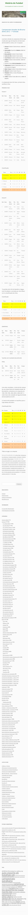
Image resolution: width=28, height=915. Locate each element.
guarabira (12, 888)
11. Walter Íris (6, 542)
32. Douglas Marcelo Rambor (9, 582)
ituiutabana (21, 888)
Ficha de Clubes (5, 704)
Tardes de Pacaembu (7, 815)
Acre (4, 621)
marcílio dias (7, 892)
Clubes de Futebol (6, 689)
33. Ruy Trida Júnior (7, 584)
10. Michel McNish (7, 540)
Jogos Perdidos (5, 801)
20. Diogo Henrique (7, 559)
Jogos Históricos (5, 736)
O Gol (3, 809)
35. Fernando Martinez (8, 587)
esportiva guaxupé (6, 887)
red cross (14, 895)
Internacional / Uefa (6, 730)
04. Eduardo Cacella (7, 529)
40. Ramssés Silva (7, 597)
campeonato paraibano (8, 879)
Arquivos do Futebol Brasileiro (9, 771)
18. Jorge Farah (6, 555)
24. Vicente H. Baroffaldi (8, 567)
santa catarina (7, 896)
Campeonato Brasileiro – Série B (9, 679)
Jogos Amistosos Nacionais (8, 734)
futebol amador (5, 888)
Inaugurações (6, 702)
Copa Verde (4, 692)
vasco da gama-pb (13, 905)
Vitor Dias (13, 474)
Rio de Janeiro (6, 655)
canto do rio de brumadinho (11, 462)
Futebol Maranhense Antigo (8, 792)
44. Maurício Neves (7, 604)
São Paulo (5, 668)
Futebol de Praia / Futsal (7, 711)
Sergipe (4, 670)
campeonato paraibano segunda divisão (11, 882)
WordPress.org (5, 499)
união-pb (5, 905)
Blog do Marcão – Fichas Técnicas (9, 773)
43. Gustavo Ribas (7, 602)
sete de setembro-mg (18, 898)
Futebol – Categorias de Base (8, 707)
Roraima (5, 664)
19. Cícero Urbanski (7, 557)
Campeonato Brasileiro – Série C (9, 681)
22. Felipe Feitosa (7, 563)
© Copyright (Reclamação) (8, 508)
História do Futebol (14, 3)
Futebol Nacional (6, 794)
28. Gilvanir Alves (6, 574)
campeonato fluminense (20, 875)
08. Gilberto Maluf (7, 537)
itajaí (17, 888)
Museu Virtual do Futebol (8, 807)
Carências (4, 687)
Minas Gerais (10, 459)
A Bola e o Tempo (6, 766)
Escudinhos (4, 779)
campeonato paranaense (7, 884)
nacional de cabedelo (19, 892)
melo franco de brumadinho (16, 466)
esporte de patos (22, 885)
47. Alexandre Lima (7, 610)
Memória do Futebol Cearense (9, 803)
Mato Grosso (6, 640)
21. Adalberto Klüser (7, 561)
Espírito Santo (6, 634)
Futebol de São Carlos (7, 790)
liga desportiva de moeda (13, 890)
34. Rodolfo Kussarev (7, 585)
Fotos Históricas (5, 706)
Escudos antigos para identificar (18, 846)
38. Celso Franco (6, 593)
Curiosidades (5, 696)
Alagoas (4, 623)
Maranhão (5, 638)
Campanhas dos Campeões (8, 674)
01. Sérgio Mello (6, 523)
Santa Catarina (6, 666)
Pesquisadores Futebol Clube (8, 811)
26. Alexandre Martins (8, 570)
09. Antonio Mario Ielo (8, 538)
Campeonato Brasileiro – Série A (9, 677)
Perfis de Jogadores (6, 749)
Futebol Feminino (6, 713)
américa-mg (6, 871)
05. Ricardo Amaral (7, 531)
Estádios (4, 700)
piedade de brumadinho (16, 468)
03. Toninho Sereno (7, 527)
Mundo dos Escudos (6, 805)
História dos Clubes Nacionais (9, 723)
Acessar (3, 493)
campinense (19, 884)
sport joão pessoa (6, 900)
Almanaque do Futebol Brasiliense (10, 769)
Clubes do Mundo (6, 777)
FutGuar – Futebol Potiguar (8, 796)
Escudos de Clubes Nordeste (8, 781)
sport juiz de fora (17, 900)
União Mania (5, 818)
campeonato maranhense (19, 877)
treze (18, 901)
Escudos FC (4, 783)
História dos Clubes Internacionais (10, 721)
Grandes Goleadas (6, 715)
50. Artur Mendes (7, 615)
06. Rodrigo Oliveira (7, 533)
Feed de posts (5, 495)
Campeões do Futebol (7, 775)
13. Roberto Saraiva (7, 546)
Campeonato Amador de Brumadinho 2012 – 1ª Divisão (13, 31)
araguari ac (13, 871)
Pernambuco (6, 651)
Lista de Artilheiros (6, 738)
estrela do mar (14, 887)
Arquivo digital (5, 520)
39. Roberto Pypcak (7, 595)
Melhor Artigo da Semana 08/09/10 (10, 741)
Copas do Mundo (6, 694)
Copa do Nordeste (6, 691)
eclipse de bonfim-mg (13, 464)
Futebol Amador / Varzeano (15, 457)
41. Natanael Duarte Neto (9, 599)
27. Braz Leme (6, 572)
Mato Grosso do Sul (7, 642)
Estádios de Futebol (6, 784)
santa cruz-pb (18, 897)
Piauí (4, 653)
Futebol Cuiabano (6, 788)
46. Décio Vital (6, 608)
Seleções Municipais (6, 756)
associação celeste (16, 461)
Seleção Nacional (6, 753)
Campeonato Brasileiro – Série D (9, 683)
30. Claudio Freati (7, 578)
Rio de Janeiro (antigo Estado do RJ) (11, 657)
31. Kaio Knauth (6, 580)
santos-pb (6, 898)
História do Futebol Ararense (8, 798)
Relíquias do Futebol (6, 813)
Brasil (3, 619)
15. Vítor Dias (17, 455)
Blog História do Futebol (7, 617)
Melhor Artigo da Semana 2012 (9, 743)
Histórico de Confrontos (7, 724)
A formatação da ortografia (8, 510)
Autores (4, 522)
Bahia (4, 629)
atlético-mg (20, 871)
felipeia (20, 887)
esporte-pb (14, 885)
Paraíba (4, 647)
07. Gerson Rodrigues (8, 535)
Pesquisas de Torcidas (7, 751)
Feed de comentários (7, 497)
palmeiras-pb (6, 895)
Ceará (4, 630)
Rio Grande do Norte (7, 659)
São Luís (4, 902)
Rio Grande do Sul (7, 661)
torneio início (11, 902)
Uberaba (14, 903)
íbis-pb (19, 905)
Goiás (4, 636)
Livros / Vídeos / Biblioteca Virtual (9, 739)
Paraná (4, 649)
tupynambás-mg (6, 903)
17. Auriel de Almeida (7, 553)
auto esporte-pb (10, 872)
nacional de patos (7, 893)
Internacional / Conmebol (8, 728)
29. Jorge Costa (6, 576)
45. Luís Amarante (7, 606)
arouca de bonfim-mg (7, 461)
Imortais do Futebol (6, 800)
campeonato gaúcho (8, 877)
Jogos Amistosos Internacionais (9, 732)
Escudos (4, 698)
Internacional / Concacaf (7, 726)
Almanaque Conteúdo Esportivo (9, 768)
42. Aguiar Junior (6, 600)
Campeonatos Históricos (7, 685)
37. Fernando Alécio (7, 591)
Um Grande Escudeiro (7, 816)
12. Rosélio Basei (6, 544)
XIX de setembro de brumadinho (11, 472)
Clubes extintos (6, 885)
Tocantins (5, 672)
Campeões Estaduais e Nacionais (9, 676)
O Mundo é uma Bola (7, 745)
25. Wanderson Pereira (8, 569)
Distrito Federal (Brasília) (8, 632)
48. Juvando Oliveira (7, 612)
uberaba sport (21, 903)
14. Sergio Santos (7, 548)
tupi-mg (22, 902)
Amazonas (5, 627)
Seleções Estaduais (6, 754)
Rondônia (5, 662)
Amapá (4, 625)
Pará (4, 646)
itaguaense (21, 464)
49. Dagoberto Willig (7, 614)
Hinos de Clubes (5, 717)
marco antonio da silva (7, 828)
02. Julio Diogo (6, 525)
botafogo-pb (8, 875)
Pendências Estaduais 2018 (8, 747)
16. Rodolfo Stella (7, 552)
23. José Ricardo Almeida (8, 565)
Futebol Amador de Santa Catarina (10, 786)
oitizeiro (14, 893)
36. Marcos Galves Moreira (9, 589)
